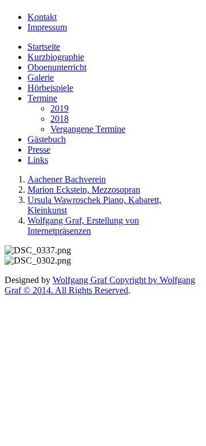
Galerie (40, 77)
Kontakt (42, 17)
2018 (59, 119)
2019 (59, 108)
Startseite (43, 46)
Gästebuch (46, 139)
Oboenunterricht (56, 67)
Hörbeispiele (50, 88)
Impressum (47, 27)
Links (37, 160)
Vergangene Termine (87, 129)
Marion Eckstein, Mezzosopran (83, 189)
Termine (42, 98)
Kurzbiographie (55, 57)
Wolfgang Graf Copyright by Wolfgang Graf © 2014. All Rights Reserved (100, 285)
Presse (38, 149)
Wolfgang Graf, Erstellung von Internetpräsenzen (83, 226)
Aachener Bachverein (66, 179)
